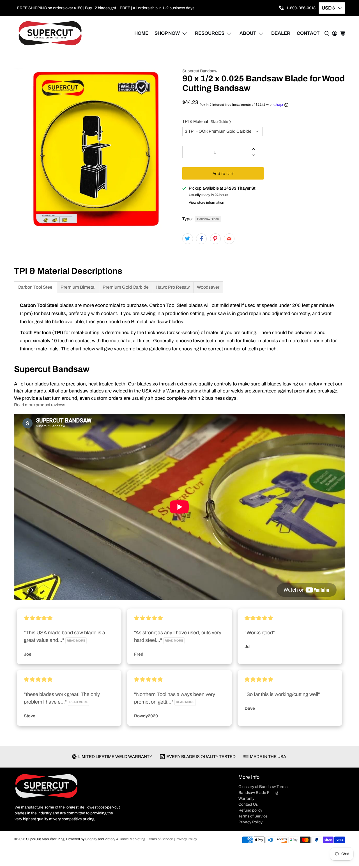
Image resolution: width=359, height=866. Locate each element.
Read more (76, 640)
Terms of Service (253, 816)
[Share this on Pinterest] (215, 238)
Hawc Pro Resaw (173, 287)
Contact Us (248, 804)
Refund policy (250, 810)
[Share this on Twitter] (187, 238)
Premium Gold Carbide (126, 287)
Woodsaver (208, 287)
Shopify (91, 839)
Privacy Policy (250, 822)
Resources (209, 33)
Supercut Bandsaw (199, 71)
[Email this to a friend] (229, 238)
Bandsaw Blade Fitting (258, 793)
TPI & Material (205, 121)
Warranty (246, 798)
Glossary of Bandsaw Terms (262, 787)
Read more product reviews (39, 405)
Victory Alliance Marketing (125, 839)
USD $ (328, 8)
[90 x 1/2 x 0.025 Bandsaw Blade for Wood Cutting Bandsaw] (95, 149)
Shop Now (167, 33)
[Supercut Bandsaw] (50, 33)
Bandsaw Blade (208, 218)
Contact (308, 33)
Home (141, 33)
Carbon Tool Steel (36, 287)
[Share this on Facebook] (201, 238)
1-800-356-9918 (301, 8)
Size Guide (219, 122)
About (248, 33)
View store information (206, 203)
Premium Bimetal (78, 287)
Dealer (280, 33)
